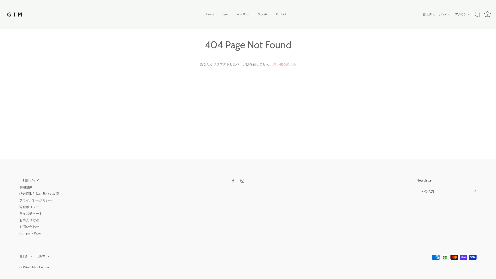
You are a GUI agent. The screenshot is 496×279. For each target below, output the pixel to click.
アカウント (462, 14)
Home (210, 14)
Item (225, 14)
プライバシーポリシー (35, 200)
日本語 (427, 15)
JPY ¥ (443, 15)
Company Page (30, 233)
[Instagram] (242, 180)
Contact (281, 14)
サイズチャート (30, 213)
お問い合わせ (29, 227)
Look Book (243, 14)
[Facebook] (233, 180)
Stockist (263, 14)
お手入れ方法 (29, 220)
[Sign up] (475, 191)
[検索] (477, 14)
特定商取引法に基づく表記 (39, 194)
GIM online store (39, 267)
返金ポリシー (29, 207)
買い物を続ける (284, 64)
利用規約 (26, 187)
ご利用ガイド (29, 180)
